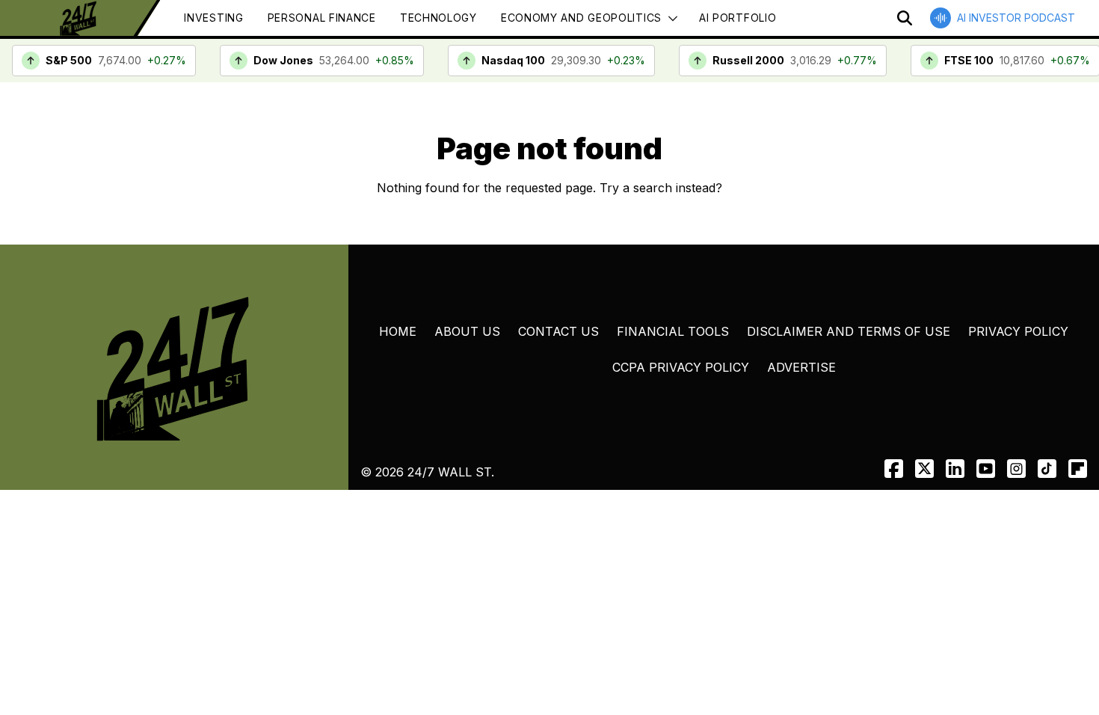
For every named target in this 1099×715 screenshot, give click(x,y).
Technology (438, 17)
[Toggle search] (904, 17)
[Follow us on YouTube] (985, 468)
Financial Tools (673, 331)
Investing (213, 17)
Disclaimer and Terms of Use (848, 331)
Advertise (801, 367)
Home (397, 331)
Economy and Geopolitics (581, 17)
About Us (467, 331)
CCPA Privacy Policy (680, 367)
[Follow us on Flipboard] (1077, 468)
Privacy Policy (1018, 331)
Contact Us (558, 331)
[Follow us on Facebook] (893, 468)
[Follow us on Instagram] (1016, 468)
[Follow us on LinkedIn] (955, 468)
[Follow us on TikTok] (1047, 468)
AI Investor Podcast (1016, 17)
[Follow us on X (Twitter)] (924, 468)
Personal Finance (322, 17)
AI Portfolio (737, 17)
